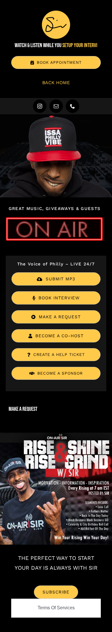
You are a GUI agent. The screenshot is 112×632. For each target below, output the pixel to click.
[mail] (56, 106)
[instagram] (40, 106)
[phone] (72, 106)
